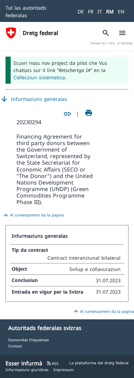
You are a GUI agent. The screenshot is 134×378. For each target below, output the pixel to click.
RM (110, 11)
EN (121, 11)
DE (81, 11)
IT (100, 11)
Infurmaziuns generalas (33, 99)
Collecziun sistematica (39, 77)
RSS (52, 363)
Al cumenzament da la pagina (33, 215)
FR (90, 11)
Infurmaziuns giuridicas (26, 369)
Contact (15, 346)
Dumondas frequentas (28, 339)
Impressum (63, 369)
